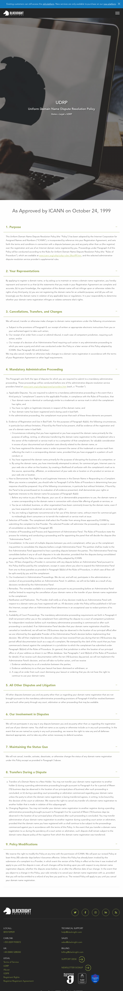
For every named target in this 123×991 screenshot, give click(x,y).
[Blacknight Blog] (116, 912)
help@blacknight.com (72, 932)
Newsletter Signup (73, 967)
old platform (48, 4)
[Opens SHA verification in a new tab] (95, 978)
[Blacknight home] (13, 13)
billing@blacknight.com (72, 952)
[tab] (61, 227)
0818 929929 (9, 932)
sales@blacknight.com (72, 942)
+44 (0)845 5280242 (12, 952)
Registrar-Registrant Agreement (18, 981)
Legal (61, 114)
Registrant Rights (11, 977)
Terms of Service (11, 962)
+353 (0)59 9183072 (12, 942)
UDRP (6, 966)
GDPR (6, 973)
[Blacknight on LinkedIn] (107, 912)
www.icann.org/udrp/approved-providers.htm (44, 386)
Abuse (6, 969)
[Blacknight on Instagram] (97, 912)
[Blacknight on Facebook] (86, 912)
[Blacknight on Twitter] (76, 912)
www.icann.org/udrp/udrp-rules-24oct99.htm (60, 255)
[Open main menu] (117, 13)
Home (54, 114)
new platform (110, 4)
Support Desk (69, 959)
